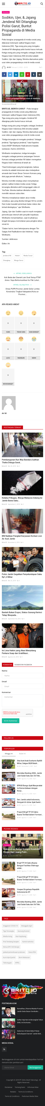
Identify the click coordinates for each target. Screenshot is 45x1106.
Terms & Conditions (25, 1092)
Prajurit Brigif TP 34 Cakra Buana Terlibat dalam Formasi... (30, 813)
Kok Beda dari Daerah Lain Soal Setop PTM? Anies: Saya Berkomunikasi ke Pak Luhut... (22, 278)
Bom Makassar (24, 957)
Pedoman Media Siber (30, 1096)
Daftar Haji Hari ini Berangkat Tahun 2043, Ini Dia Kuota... (30, 1021)
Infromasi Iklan (32, 1087)
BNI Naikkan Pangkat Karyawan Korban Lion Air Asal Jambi (22, 537)
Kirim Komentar (10, 721)
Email (4, 681)
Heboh (17, 255)
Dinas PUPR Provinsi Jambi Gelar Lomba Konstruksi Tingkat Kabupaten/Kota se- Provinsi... (23, 292)
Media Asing (7, 936)
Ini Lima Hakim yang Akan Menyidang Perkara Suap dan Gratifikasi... (19, 651)
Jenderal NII (7, 255)
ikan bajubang (21, 936)
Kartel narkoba (27, 941)
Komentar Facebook (23, 664)
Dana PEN (32, 952)
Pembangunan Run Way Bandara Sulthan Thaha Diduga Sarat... (20, 461)
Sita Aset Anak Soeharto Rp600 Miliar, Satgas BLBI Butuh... (29, 762)
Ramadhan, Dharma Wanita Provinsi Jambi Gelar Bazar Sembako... (30, 1010)
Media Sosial (28, 255)
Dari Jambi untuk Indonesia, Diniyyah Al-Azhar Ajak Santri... (29, 801)
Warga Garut (18, 260)
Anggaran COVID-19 (10, 926)
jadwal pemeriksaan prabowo (14, 952)
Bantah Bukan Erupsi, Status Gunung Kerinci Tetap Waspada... (22, 613)
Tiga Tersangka (8, 931)
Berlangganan (35, 1067)
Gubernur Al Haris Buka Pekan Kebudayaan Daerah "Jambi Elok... (29, 1032)
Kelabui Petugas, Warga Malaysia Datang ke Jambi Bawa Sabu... (22, 499)
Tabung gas (7, 963)
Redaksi (13, 1092)
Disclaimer (8, 1087)
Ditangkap (6, 260)
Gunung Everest (24, 931)
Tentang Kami (20, 1087)
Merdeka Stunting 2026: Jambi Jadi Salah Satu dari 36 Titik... (29, 774)
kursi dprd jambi (9, 957)
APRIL (17, 963)
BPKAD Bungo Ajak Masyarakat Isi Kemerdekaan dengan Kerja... (29, 788)
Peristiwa (6, 12)
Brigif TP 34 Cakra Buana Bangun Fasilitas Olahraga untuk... (28, 865)
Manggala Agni (26, 926)
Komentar (7, 664)
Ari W (9, 67)
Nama (4, 671)
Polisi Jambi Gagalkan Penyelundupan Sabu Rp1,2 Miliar (22, 575)
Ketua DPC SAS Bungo (11, 947)
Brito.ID (4, 466)
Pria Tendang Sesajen (11, 941)
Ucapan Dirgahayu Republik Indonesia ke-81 (28, 890)
